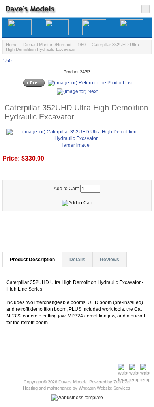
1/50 (81, 44)
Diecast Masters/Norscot (47, 44)
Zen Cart (121, 381)
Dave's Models (72, 381)
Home (11, 44)
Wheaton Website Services (104, 388)
